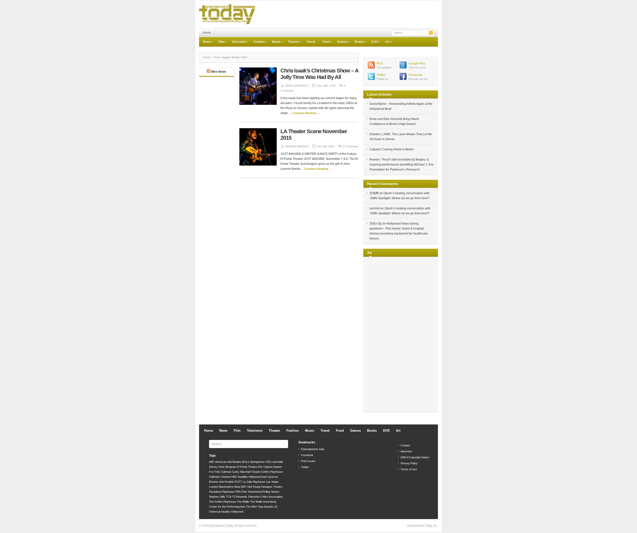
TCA (228, 496)
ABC (211, 461)
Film (219, 42)
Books (357, 42)
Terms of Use (409, 469)
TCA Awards (239, 496)
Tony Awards (265, 506)
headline (243, 476)
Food (324, 42)
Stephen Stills (217, 496)
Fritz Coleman (222, 471)
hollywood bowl (258, 476)
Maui (237, 486)
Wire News (218, 71)
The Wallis (243, 501)
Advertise (406, 451)
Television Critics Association (265, 496)
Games (340, 42)
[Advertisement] (347, 14)
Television (237, 42)
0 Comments (350, 146)
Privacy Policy (409, 463)
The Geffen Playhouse (222, 501)
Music (274, 42)
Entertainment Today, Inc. (422, 525)
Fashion (257, 42)
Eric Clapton (265, 466)
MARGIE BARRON (297, 146)
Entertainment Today (221, 525)
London (213, 486)
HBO (234, 476)
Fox (211, 471)
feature (277, 466)
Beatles (236, 461)
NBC (244, 486)
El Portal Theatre (247, 466)
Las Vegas (272, 481)
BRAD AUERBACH (296, 85)
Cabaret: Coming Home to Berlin (392, 149)
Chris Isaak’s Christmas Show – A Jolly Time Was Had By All (319, 73)
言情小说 (375, 223)
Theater (291, 42)
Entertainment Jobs (312, 449)
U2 (275, 506)
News (205, 42)
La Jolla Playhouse (254, 481)
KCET (238, 481)
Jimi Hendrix (226, 481)
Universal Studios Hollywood (226, 511)
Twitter (381, 75)
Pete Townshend (251, 491)
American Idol (223, 461)
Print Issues (308, 461)
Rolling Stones (270, 491)
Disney (213, 466)
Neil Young (253, 486)
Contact (405, 445)
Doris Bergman (227, 466)
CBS (268, 461)
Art (385, 42)
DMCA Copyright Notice (415, 457)
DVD (373, 42)
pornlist (374, 208)
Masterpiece (226, 486)
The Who (251, 506)
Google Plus (417, 63)
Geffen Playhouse (272, 471)
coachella (277, 461)
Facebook (415, 75)
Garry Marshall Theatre (246, 471)
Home (207, 32)
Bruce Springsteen (253, 461)
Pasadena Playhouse (222, 491)
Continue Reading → (306, 113)
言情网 (374, 193)
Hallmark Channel (219, 476)
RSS (380, 63)
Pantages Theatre (271, 486)
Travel (310, 42)
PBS (238, 491)
